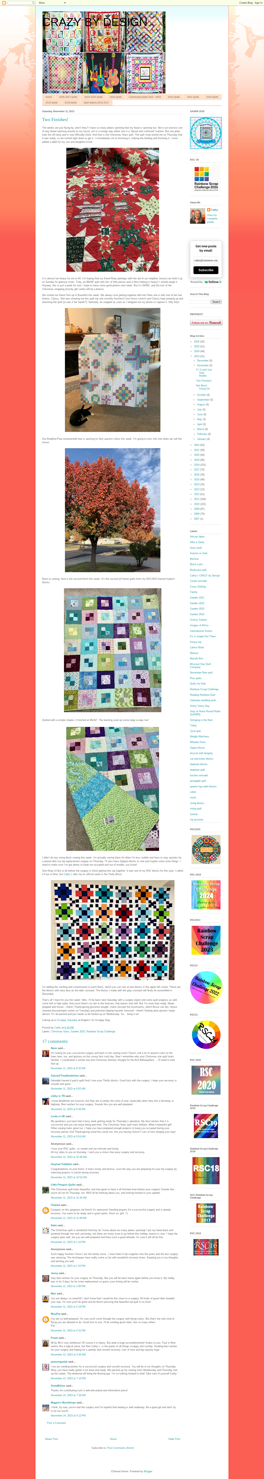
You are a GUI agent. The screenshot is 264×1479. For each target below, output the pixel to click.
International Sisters (201, 630)
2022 (197, 445)
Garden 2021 (197, 597)
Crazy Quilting (198, 586)
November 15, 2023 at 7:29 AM (68, 1395)
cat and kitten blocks (201, 758)
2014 (197, 484)
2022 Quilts (174, 97)
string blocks (197, 803)
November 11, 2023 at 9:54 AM (68, 1136)
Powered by (197, 281)
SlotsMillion (58, 1385)
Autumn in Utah (198, 553)
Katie (54, 1225)
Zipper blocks (197, 747)
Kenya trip (195, 642)
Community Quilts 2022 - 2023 (145, 97)
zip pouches (197, 819)
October (202, 394)
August (201, 404)
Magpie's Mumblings (63, 1402)
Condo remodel (198, 581)
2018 (197, 464)
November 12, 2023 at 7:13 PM (68, 1378)
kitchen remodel (199, 775)
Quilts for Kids (198, 683)
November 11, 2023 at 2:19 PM (68, 1306)
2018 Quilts (71, 102)
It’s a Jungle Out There (203, 636)
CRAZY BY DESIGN (94, 21)
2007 (197, 518)
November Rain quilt (201, 672)
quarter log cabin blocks (203, 786)
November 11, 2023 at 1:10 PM (68, 1242)
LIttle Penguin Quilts (63, 1184)
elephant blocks (199, 764)
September (203, 399)
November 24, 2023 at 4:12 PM (68, 1415)
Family (194, 592)
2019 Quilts (52, 102)
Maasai (194, 653)
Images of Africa (199, 625)
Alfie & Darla (197, 542)
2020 (197, 454)
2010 (197, 504)
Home (49, 97)
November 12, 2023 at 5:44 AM (68, 1354)
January (202, 439)
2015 (197, 479)
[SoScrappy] (206, 191)
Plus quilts (196, 678)
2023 (197, 356)
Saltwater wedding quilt (203, 700)
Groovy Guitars (198, 619)
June (200, 414)
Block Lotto (196, 564)
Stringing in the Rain (201, 720)
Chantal (55, 1205)
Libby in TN (58, 1096)
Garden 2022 (197, 603)
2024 (197, 351)
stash (193, 797)
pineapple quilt (198, 780)
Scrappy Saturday (67, 1020)
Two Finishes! (204, 380)
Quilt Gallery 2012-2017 (96, 102)
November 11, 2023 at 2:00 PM (68, 1286)
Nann (54, 1048)
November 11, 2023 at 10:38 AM (69, 1157)
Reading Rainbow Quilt (202, 694)
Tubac (193, 725)
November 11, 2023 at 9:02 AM (68, 1088)
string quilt (196, 808)
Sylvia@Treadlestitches (65, 1075)
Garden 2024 (197, 614)
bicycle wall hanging (201, 753)
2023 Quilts (116, 97)
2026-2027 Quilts (68, 97)
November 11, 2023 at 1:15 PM (68, 1265)
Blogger (148, 1471)
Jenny (54, 1273)
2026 (197, 341)
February (202, 434)
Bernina (194, 558)
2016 (197, 474)
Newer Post (51, 1439)
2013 (197, 489)
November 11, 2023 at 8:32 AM (68, 1068)
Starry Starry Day (199, 705)
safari (193, 791)
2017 (197, 469)
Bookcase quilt (198, 569)
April (200, 424)
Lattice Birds (197, 647)
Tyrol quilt (195, 731)
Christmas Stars (60, 1031)
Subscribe (206, 270)
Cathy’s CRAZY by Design (205, 575)
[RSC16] (206, 1254)
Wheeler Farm (198, 742)
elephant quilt (197, 769)
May (200, 419)
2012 (197, 494)
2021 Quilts (193, 97)
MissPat (55, 1313)
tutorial (194, 814)
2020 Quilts (212, 97)
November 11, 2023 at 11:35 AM (69, 1197)
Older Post (174, 1439)
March (201, 429)
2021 (197, 450)
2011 (197, 499)
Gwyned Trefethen (61, 1164)
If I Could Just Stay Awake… (204, 372)
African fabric (197, 536)
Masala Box (196, 658)
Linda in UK (58, 1116)
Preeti (54, 1337)
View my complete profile (212, 219)
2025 (197, 346)
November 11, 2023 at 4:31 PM (68, 1330)
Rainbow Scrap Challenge (101, 1031)
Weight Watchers (199, 736)
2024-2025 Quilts (93, 97)
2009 (197, 508)
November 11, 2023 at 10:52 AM (69, 1177)
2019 (197, 459)
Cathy (214, 209)
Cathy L (68, 874)
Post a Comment (56, 1422)
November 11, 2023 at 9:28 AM (68, 1109)
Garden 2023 (78, 1031)
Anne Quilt (196, 547)
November (203, 365)
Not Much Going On (203, 387)
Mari (53, 1293)
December (203, 360)
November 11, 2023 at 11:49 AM (69, 1218)
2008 (197, 513)
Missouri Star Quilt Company (200, 666)
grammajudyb (59, 1361)
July (200, 409)
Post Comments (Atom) (120, 1447)
